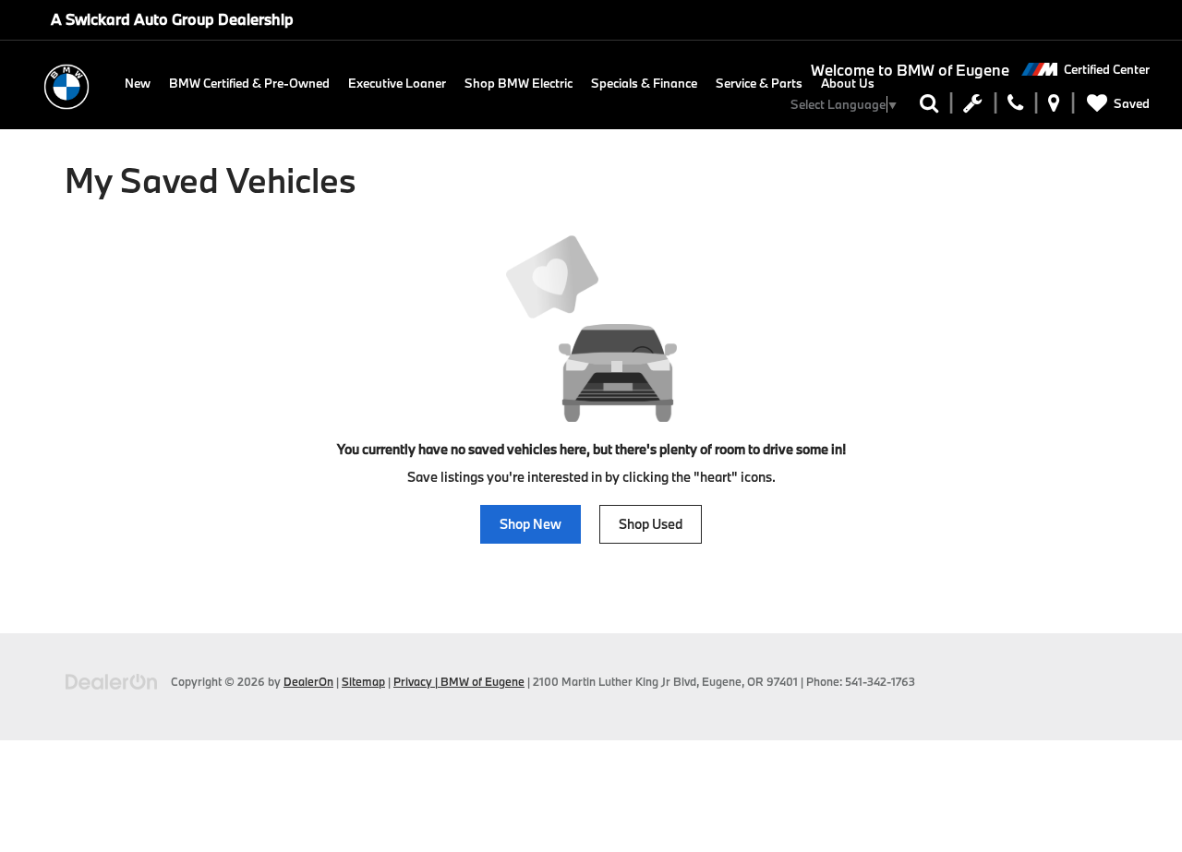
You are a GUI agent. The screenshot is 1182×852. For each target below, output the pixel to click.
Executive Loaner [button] (397, 83)
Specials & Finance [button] (644, 83)
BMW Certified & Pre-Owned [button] (249, 83)
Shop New (530, 524)
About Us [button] (847, 83)
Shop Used (650, 524)
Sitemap (363, 681)
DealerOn (308, 681)
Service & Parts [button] (759, 83)
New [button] (138, 83)
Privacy (412, 681)
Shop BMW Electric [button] (518, 83)
